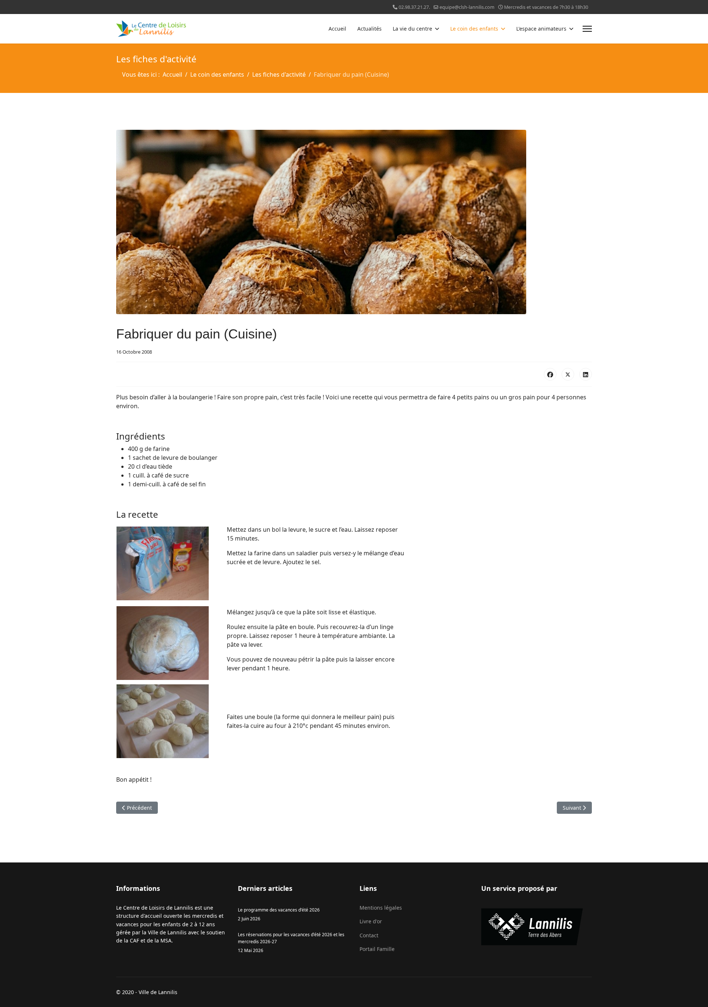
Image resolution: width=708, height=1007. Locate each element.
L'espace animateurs (541, 28)
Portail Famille (377, 948)
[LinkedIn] (585, 374)
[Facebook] (550, 374)
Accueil (337, 28)
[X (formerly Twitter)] (568, 374)
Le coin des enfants (474, 28)
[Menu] (587, 29)
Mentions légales (381, 907)
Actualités (369, 28)
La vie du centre (412, 28)
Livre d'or (371, 921)
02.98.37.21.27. (414, 7)
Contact (369, 935)
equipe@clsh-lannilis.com (467, 7)
